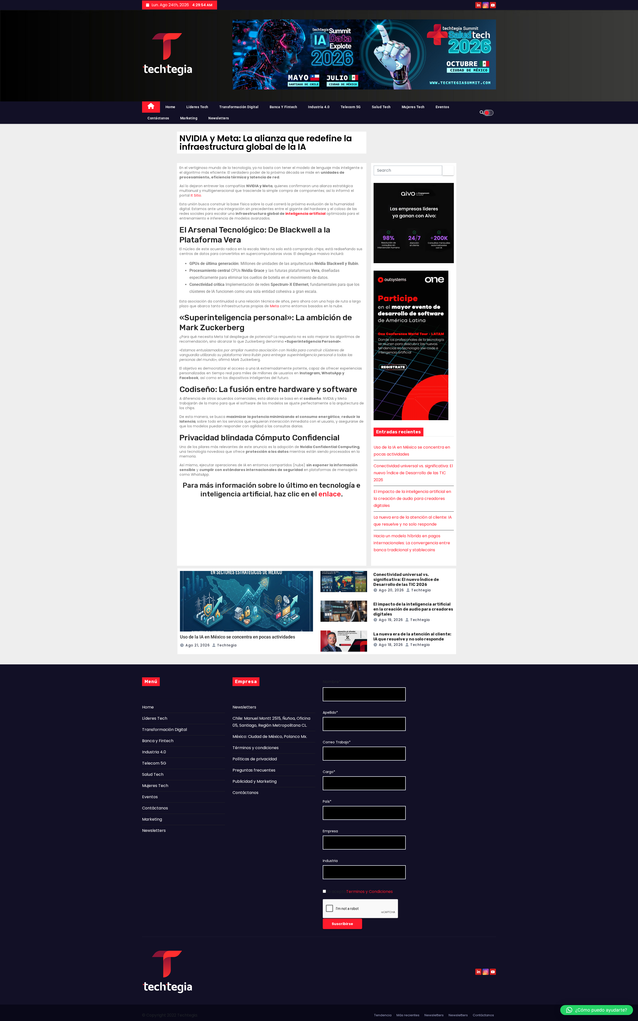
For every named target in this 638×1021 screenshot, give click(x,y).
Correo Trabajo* (337, 742)
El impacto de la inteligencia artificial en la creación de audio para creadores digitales (412, 498)
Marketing (189, 118)
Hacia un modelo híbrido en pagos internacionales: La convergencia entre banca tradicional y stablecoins (412, 543)
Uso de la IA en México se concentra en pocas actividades (237, 636)
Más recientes (408, 1015)
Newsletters (218, 118)
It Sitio (196, 195)
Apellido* (330, 712)
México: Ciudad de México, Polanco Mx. (270, 736)
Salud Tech (381, 107)
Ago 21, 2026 (197, 645)
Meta (274, 306)
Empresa (330, 831)
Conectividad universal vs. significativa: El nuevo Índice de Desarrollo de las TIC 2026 (413, 473)
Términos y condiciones (256, 748)
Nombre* (332, 682)
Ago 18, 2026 (391, 644)
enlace (330, 494)
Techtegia (226, 645)
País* (327, 801)
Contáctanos (158, 118)
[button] (596, 1010)
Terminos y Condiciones (369, 891)
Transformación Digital (239, 107)
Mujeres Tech (413, 107)
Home (170, 107)
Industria (330, 861)
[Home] (151, 107)
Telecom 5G (351, 107)
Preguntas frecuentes (254, 770)
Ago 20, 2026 (391, 590)
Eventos (442, 107)
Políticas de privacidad (255, 759)
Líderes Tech (197, 107)
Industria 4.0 (319, 107)
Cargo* (329, 772)
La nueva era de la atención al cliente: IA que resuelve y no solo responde (412, 636)
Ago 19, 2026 (391, 619)
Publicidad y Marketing (255, 781)
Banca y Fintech (283, 107)
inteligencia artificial (305, 213)
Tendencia (383, 1015)
